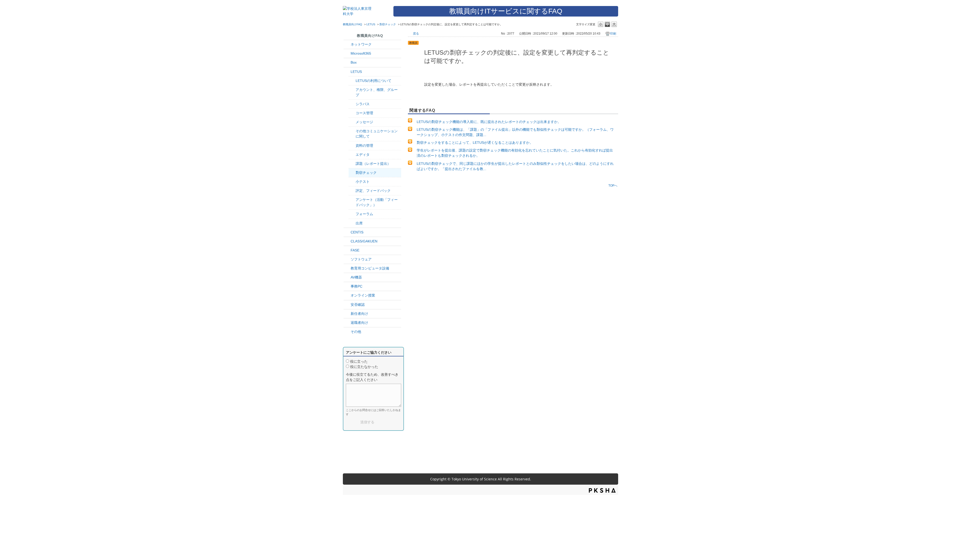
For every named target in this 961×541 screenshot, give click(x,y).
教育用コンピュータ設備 (370, 268)
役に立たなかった (364, 367)
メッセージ (364, 122)
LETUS (370, 24)
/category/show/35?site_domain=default (347, 286)
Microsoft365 (361, 53)
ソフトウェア (361, 259)
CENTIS (357, 232)
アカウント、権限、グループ (377, 92)
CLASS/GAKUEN (364, 241)
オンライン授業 (363, 295)
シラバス (363, 104)
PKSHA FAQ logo (602, 490)
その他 (356, 332)
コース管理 (364, 113)
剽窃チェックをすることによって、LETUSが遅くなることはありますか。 (475, 143)
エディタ (363, 155)
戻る (416, 33)
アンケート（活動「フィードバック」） (377, 202)
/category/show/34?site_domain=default (347, 44)
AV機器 (356, 277)
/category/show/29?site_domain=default (347, 53)
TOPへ (612, 185)
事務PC (356, 286)
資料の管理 (364, 146)
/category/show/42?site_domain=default (347, 71)
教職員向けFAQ (352, 24)
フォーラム (364, 214)
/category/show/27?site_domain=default (347, 250)
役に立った (359, 361)
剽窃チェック (387, 24)
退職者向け (359, 323)
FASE (355, 250)
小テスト (363, 182)
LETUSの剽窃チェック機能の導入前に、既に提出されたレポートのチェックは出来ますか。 (489, 122)
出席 (359, 223)
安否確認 (358, 305)
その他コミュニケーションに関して (377, 133)
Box (354, 62)
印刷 (613, 33)
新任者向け (359, 314)
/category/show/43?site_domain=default (347, 62)
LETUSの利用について (373, 81)
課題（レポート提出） (373, 164)
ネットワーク (361, 44)
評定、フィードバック (373, 191)
